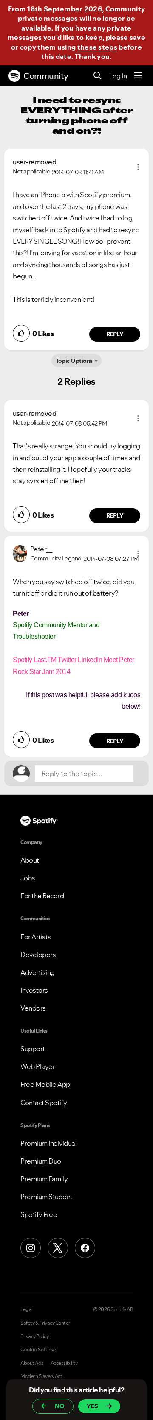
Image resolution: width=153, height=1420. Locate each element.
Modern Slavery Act (41, 1376)
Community (45, 76)
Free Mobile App (45, 1084)
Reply (115, 334)
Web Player (37, 1066)
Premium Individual (48, 1143)
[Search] (97, 76)
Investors (34, 990)
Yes (92, 1406)
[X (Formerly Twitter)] (58, 1248)
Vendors (33, 1008)
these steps (97, 47)
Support (32, 1048)
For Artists (35, 936)
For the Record (42, 895)
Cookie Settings (38, 1349)
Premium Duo (40, 1161)
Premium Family (44, 1178)
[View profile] (20, 552)
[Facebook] (85, 1248)
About (29, 860)
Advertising (37, 972)
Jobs (27, 878)
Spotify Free (38, 1214)
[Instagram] (30, 1248)
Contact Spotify (43, 1102)
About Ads (32, 1363)
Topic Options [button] (74, 360)
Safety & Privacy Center (45, 1323)
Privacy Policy (34, 1336)
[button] (138, 167)
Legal (26, 1309)
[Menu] (138, 76)
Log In (118, 76)
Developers (38, 954)
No (60, 1406)
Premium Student (46, 1196)
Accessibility (64, 1363)
